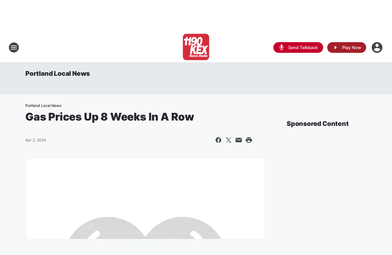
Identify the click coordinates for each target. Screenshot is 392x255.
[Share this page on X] (228, 140)
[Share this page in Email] (238, 140)
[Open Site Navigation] (14, 47)
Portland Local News (57, 73)
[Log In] (377, 47)
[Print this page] (249, 140)
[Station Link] (196, 47)
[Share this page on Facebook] (218, 140)
